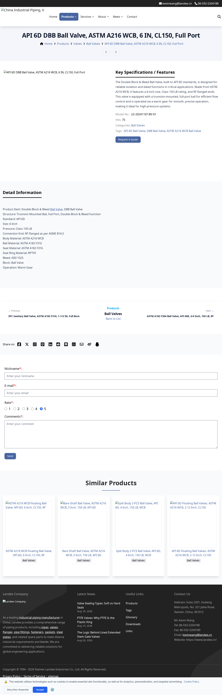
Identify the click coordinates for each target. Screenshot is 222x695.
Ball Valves (93, 44)
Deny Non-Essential (17, 689)
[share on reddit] (58, 344)
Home (53, 17)
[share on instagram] (35, 344)
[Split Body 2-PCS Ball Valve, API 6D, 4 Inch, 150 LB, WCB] (138, 524)
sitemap (53, 676)
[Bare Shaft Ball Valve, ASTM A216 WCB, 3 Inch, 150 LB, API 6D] (83, 524)
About (102, 17)
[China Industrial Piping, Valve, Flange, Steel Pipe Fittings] (22, 16)
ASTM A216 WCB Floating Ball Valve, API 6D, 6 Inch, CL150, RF (29, 553)
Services (85, 17)
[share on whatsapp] (74, 344)
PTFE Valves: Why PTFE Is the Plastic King (95, 620)
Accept (40, 689)
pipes (45, 627)
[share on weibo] (89, 344)
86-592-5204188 (208, 3)
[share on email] (81, 344)
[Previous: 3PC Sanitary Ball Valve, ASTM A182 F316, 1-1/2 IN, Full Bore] (106, 52)
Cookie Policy (191, 681)
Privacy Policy (11, 676)
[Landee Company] (35, 606)
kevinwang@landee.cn (177, 3)
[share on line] (66, 344)
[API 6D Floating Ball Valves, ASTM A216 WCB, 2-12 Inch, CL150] (193, 524)
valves (54, 627)
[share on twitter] (27, 344)
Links (129, 631)
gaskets (50, 632)
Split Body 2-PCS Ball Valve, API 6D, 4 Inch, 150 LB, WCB (138, 553)
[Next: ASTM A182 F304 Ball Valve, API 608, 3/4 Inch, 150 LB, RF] (115, 52)
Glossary (131, 617)
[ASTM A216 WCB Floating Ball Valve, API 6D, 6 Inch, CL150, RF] (29, 524)
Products (67, 17)
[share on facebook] (19, 344)
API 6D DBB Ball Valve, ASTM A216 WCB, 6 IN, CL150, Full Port (144, 44)
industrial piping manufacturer (39, 617)
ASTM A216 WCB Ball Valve (184, 131)
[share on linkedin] (50, 344)
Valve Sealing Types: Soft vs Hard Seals (98, 605)
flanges (7, 632)
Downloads (133, 624)
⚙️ (52, 690)
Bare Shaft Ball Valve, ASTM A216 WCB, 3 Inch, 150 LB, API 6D (83, 553)
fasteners (37, 632)
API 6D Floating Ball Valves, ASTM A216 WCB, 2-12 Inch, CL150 (193, 553)
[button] (76, 17)
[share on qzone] (97, 344)
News (116, 17)
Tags (129, 610)
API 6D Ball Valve (134, 131)
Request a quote (128, 139)
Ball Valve (56, 209)
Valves (78, 44)
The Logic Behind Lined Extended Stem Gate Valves (98, 634)
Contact (132, 17)
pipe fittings (22, 632)
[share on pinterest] (42, 344)
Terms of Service (34, 676)
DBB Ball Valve (156, 131)
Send (10, 456)
